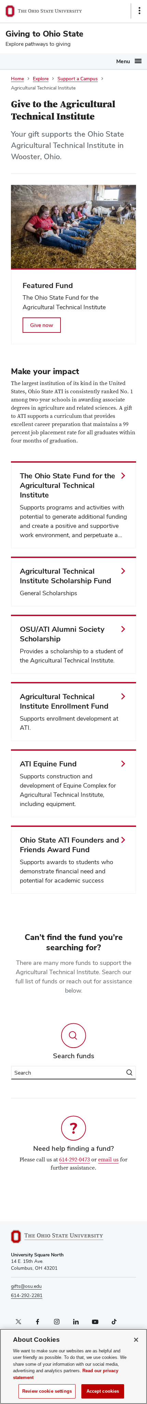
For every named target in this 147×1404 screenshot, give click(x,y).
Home (17, 79)
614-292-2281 (26, 1295)
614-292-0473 (74, 1159)
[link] (73, 306)
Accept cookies (102, 1391)
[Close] (136, 1339)
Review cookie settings (47, 1391)
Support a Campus (77, 79)
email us (108, 1159)
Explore (41, 79)
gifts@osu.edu (26, 1286)
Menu (123, 61)
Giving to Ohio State (44, 33)
